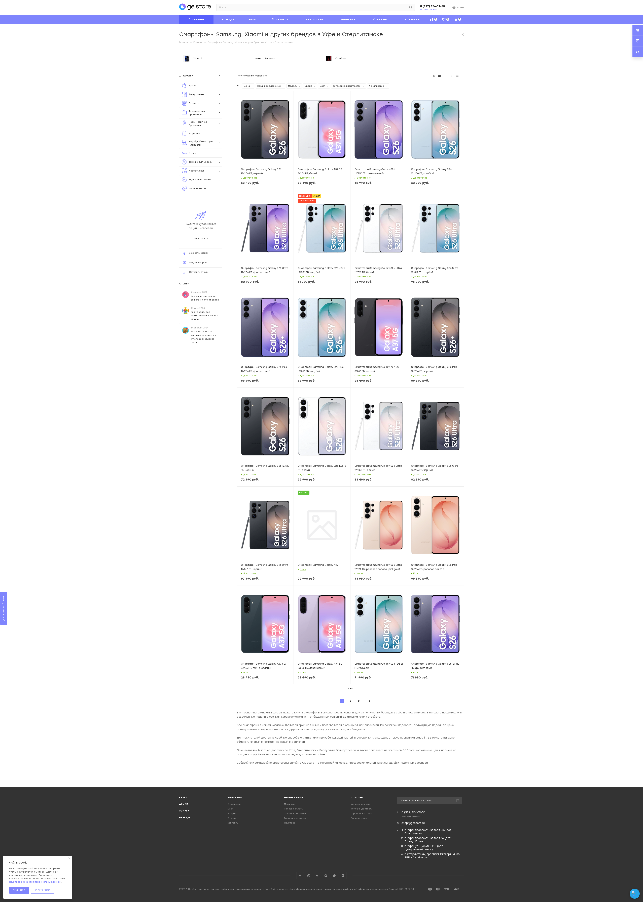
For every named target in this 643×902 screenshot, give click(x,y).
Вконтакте (300, 875)
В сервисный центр (3, 607)
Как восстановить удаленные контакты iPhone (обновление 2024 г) (203, 337)
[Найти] (411, 7)
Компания (235, 797)
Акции (183, 804)
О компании (234, 804)
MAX (325, 875)
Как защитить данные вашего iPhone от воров (205, 298)
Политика (289, 823)
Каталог (185, 797)
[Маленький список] (434, 76)
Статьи (184, 283)
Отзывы (232, 818)
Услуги (184, 810)
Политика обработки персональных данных (35, 882)
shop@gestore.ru (413, 823)
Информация (293, 797)
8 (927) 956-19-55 (432, 6)
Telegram (317, 875)
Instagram (308, 875)
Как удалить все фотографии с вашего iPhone (204, 315)
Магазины (289, 804)
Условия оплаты (293, 808)
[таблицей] (462, 76)
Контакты (233, 823)
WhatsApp (334, 875)
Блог (230, 808)
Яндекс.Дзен (342, 875)
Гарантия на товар (295, 818)
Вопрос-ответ (359, 818)
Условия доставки (295, 813)
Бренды (184, 817)
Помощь (357, 797)
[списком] (457, 76)
